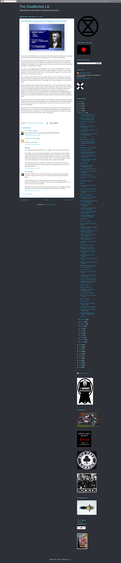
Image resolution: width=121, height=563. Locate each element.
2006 (80, 367)
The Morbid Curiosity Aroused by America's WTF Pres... (88, 282)
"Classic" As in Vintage (86, 221)
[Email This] (50, 123)
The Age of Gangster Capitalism (88, 279)
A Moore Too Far (84, 219)
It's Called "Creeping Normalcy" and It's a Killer (88, 156)
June (81, 330)
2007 (80, 365)
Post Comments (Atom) (50, 204)
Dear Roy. (82, 124)
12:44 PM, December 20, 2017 (32, 144)
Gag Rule (82, 183)
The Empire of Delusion (86, 175)
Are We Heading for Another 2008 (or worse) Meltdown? (88, 201)
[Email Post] (47, 123)
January (82, 342)
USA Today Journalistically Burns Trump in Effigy (88, 212)
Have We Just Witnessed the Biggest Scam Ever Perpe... (88, 142)
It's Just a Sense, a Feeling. (87, 293)
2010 (80, 358)
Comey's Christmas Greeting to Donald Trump (88, 310)
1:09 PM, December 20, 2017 (32, 168)
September (83, 324)
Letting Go (82, 145)
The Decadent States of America (88, 147)
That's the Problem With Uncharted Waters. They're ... (88, 115)
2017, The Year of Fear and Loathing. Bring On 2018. (87, 119)
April (81, 335)
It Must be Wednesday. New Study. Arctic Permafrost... (87, 216)
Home (47, 200)
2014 (80, 349)
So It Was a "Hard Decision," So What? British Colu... (88, 231)
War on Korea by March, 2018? (88, 169)
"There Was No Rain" (85, 269)
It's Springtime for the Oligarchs (88, 307)
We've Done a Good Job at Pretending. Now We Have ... (88, 248)
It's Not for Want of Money (86, 245)
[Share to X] (53, 123)
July (81, 328)
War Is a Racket (84, 163)
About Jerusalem (84, 285)
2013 (80, 351)
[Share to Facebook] (55, 123)
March (82, 337)
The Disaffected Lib (34, 7)
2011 (80, 356)
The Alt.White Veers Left (86, 180)
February (82, 339)
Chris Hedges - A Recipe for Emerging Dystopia (87, 290)
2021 (80, 101)
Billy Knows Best (84, 299)
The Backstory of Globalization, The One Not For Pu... (88, 197)
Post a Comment (27, 194)
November (83, 319)
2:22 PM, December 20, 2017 (32, 190)
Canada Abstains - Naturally (87, 139)
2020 (80, 104)
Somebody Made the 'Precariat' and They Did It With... (88, 208)
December (83, 112)
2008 (80, 362)
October (82, 321)
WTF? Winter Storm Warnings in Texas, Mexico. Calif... (88, 266)
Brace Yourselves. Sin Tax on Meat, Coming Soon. (87, 238)
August (82, 326)
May (81, 333)
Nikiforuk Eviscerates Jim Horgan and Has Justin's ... (88, 227)
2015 (80, 347)
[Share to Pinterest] (57, 123)
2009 (80, 360)
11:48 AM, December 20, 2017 (32, 135)
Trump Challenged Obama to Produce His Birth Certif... (87, 313)
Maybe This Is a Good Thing (87, 121)
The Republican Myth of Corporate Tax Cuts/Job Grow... (88, 134)
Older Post (69, 200)
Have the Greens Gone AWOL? (88, 189)
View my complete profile (83, 78)
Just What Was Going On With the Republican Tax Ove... (88, 152)
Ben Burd (27, 171)
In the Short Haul (84, 301)
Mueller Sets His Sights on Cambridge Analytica (87, 166)
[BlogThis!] (52, 123)
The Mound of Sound (30, 138)
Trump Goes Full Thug (85, 150)
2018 (80, 108)
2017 (80, 110)
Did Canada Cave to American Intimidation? (87, 127)
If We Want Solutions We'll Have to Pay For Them (88, 160)
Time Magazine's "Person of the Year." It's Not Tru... (88, 276)
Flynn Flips (83, 316)
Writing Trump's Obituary (86, 195)
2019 (80, 106)
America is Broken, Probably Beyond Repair (87, 304)
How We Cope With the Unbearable (86, 205)
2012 (80, 353)
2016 (80, 345)
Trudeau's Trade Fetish (86, 287)
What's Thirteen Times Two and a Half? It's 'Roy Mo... (88, 235)
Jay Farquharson (29, 130)
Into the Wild (83, 137)
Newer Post (24, 200)
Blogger (69, 559)
